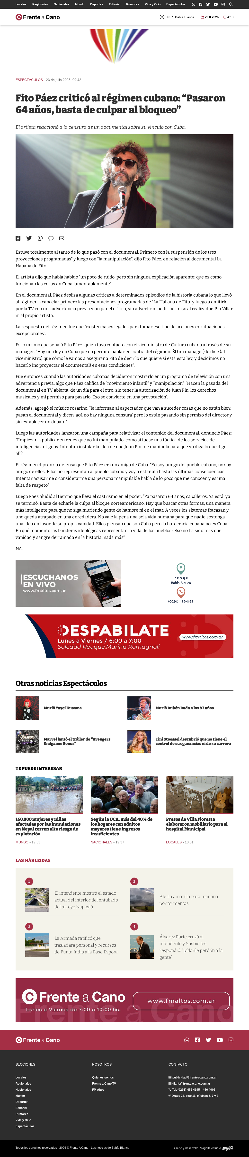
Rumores (132, 4)
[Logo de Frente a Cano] (38, 17)
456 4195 (193, 1089)
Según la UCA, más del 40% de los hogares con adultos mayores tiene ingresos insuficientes (121, 827)
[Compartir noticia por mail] (61, 238)
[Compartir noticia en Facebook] (18, 238)
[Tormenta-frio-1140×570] (142, 900)
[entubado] (37, 900)
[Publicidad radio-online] (68, 583)
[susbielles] (142, 947)
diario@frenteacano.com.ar (191, 1083)
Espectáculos (175, 4)
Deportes (96, 4)
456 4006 (209, 1089)
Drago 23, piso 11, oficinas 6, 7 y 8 (195, 1096)
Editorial (114, 4)
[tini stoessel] (139, 741)
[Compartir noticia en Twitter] (29, 238)
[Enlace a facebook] (200, 4)
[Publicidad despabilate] (124, 636)
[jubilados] (124, 794)
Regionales (40, 4)
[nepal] (49, 794)
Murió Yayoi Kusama (63, 708)
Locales (21, 4)
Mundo (79, 4)
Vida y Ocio (152, 4)
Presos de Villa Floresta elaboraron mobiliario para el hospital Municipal (197, 824)
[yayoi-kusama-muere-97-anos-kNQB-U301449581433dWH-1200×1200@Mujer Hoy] (27, 708)
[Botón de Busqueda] (231, 4)
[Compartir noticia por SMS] (50, 238)
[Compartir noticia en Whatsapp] (40, 238)
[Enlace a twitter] (208, 4)
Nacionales (61, 4)
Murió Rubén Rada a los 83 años (185, 708)
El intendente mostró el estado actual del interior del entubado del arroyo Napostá (86, 900)
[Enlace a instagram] (223, 4)
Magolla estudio (211, 1148)
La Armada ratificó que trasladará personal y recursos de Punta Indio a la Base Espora (86, 945)
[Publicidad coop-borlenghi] (124, 51)
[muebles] (199, 794)
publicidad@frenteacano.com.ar (194, 1077)
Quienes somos (103, 1077)
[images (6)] (27, 741)
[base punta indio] (37, 945)
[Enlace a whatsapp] (193, 4)
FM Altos (98, 1089)
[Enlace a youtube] (216, 4)
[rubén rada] (139, 708)
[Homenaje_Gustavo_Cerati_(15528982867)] (124, 181)
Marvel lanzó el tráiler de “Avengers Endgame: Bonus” (77, 741)
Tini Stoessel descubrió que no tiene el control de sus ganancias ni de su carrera (193, 741)
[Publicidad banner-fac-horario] (124, 1000)
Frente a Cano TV (104, 1083)
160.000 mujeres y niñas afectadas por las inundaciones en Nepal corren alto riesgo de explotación (48, 827)
